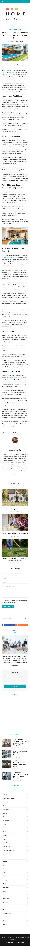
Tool (15, 750)
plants (4, 894)
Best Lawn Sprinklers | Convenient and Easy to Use (15, 784)
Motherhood (6, 876)
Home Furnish (6, 846)
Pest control (6, 887)
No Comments (19, 41)
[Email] (21, 64)
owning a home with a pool (11, 257)
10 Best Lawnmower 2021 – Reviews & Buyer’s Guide (15, 724)
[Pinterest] (17, 64)
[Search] (21, 1)
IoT (4, 865)
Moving (5, 880)
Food (4, 824)
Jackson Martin (15, 450)
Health (5, 839)
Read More (15, 665)
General (5, 835)
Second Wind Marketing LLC (15, 939)
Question (5, 902)
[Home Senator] (15, 13)
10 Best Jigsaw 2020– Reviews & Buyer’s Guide (15, 754)
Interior (5, 861)
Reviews (5, 909)
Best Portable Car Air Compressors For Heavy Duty (15, 815)
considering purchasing (12, 70)
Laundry (5, 868)
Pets (4, 891)
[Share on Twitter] (13, 64)
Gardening (15, 720)
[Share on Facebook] (8, 64)
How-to (5, 854)
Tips (4, 917)
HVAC (4, 857)
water (14, 142)
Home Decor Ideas (7, 842)
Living (4, 872)
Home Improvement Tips (15, 29)
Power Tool (15, 811)
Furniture (5, 828)
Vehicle (5, 924)
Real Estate (6, 906)
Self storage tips (7, 913)
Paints (4, 883)
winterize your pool (14, 377)
